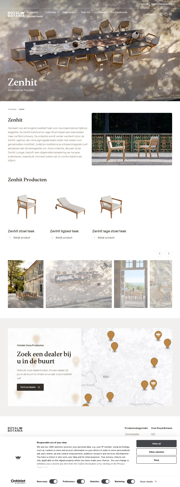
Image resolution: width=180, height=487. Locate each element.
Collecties (12, 109)
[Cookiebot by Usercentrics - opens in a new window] (18, 481)
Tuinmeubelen (132, 434)
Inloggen (150, 14)
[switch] (81, 481)
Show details (146, 481)
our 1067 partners (54, 447)
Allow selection (156, 452)
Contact (143, 4)
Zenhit (21, 109)
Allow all (156, 443)
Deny (156, 460)
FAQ (153, 434)
